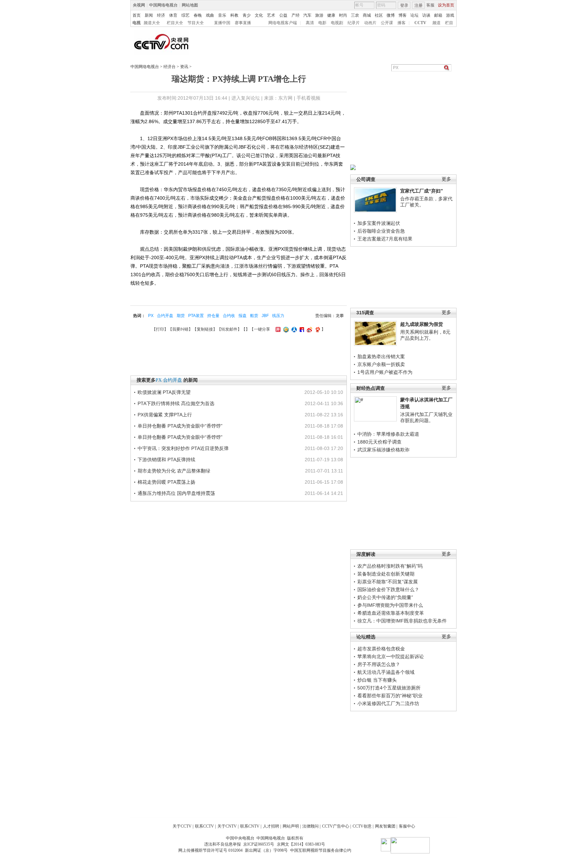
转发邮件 (229, 329)
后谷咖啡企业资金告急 (381, 231)
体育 (173, 15)
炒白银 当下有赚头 (377, 680)
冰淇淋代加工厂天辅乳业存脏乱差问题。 (426, 417)
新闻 (149, 15)
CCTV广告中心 (335, 826)
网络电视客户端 (282, 22)
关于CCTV (182, 826)
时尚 (343, 15)
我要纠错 (180, 329)
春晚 (198, 15)
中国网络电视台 (163, 5)
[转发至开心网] (277, 329)
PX (151, 315)
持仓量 (213, 315)
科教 (234, 15)
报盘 (242, 315)
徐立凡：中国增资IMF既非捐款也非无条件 (402, 620)
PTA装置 (196, 315)
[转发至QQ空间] (285, 329)
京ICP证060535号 (258, 844)
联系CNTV (250, 826)
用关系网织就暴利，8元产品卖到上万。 (425, 335)
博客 (402, 15)
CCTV (420, 22)
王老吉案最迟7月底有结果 (384, 239)
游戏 (450, 15)
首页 (136, 15)
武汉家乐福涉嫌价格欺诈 (383, 449)
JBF (265, 315)
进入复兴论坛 (245, 98)
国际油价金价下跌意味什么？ (388, 589)
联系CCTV (204, 826)
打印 (160, 329)
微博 (391, 15)
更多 (446, 179)
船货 (254, 315)
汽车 (307, 15)
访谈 (426, 15)
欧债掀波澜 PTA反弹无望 (164, 392)
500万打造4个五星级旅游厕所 (389, 688)
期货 (181, 315)
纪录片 (354, 22)
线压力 (278, 315)
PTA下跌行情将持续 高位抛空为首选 (176, 403)
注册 (418, 5)
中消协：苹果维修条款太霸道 (388, 434)
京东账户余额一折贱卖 (381, 364)
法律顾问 (310, 826)
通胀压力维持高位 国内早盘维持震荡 (176, 493)
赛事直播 (243, 22)
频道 (436, 22)
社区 (379, 15)
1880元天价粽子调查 (379, 442)
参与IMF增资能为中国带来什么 (390, 605)
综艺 (185, 15)
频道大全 (152, 22)
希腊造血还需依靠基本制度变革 (390, 613)
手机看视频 (308, 98)
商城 (367, 15)
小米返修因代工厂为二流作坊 (388, 703)
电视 (136, 22)
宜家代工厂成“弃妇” (421, 191)
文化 (259, 15)
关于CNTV (227, 826)
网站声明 (291, 826)
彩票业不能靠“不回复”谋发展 (387, 581)
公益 (283, 15)
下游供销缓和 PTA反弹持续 (166, 459)
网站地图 (190, 5)
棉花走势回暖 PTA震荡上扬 (166, 482)
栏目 (449, 22)
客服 (430, 5)
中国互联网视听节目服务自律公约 (320, 850)
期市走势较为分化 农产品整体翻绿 (174, 470)
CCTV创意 (362, 826)
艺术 (271, 15)
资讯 (184, 66)
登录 (404, 5)
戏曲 (210, 15)
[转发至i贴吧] (301, 329)
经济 (161, 15)
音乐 (222, 15)
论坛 (414, 15)
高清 (310, 22)
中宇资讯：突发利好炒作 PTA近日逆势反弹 (183, 448)
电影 (322, 22)
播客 (401, 22)
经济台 (169, 66)
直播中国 (222, 22)
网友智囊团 (385, 826)
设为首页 (446, 5)
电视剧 (337, 22)
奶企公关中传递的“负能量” (385, 597)
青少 (247, 15)
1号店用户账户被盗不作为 (384, 372)
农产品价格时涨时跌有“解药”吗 (390, 566)
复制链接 (205, 329)
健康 (331, 15)
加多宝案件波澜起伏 (378, 223)
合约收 (229, 315)
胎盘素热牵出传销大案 (381, 356)
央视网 (139, 5)
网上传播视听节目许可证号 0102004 (210, 850)
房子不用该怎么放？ (378, 664)
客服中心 (407, 826)
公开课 (387, 22)
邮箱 (438, 15)
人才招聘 (271, 826)
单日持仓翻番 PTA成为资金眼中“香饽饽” (180, 426)
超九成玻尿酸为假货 (421, 324)
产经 (295, 15)
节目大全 (196, 22)
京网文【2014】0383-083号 (301, 844)
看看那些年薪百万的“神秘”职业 (390, 695)
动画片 (370, 22)
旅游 (319, 15)
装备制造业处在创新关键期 (385, 574)
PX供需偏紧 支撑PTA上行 (165, 414)
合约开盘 (165, 315)
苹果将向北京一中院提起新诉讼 (390, 656)
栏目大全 (175, 22)
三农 (355, 15)
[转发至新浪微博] (308, 329)
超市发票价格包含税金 (381, 648)
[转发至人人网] (293, 329)
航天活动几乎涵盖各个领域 (385, 672)
